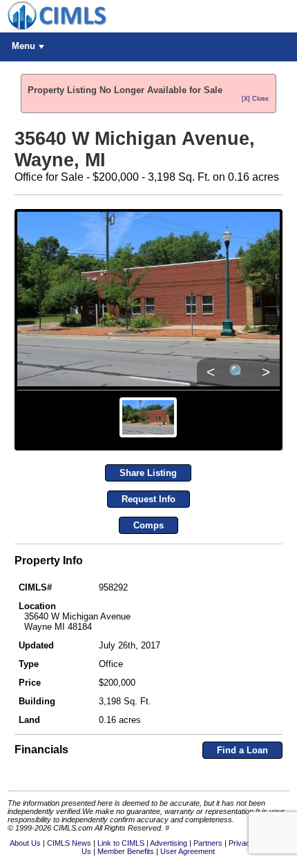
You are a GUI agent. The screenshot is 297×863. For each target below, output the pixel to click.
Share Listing (148, 473)
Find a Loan (242, 750)
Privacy (241, 843)
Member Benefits (125, 851)
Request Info (148, 499)
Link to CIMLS (120, 843)
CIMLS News (69, 843)
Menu (23, 46)
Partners (207, 843)
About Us (25, 843)
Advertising (168, 843)
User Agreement (187, 851)
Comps (148, 525)
